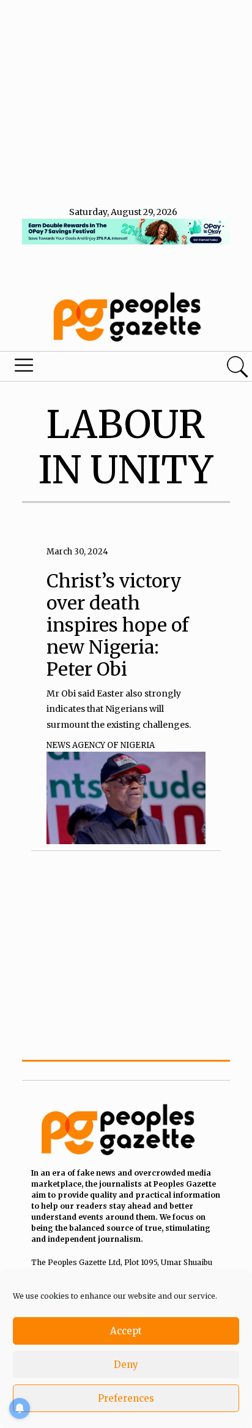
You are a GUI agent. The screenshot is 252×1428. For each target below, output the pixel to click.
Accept (126, 1331)
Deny (126, 1364)
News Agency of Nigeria (100, 745)
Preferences (126, 1398)
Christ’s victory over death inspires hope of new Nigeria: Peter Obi (117, 625)
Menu (86, 368)
